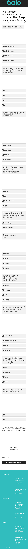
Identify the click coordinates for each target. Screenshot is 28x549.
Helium (6, 295)
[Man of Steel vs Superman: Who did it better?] (8, 517)
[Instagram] (6, 547)
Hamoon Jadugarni (10, 340)
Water (6, 191)
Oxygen (6, 285)
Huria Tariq (17, 492)
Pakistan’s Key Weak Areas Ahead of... (20, 539)
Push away (7, 222)
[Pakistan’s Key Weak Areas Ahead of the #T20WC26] (8, 541)
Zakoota (6, 345)
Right (5, 367)
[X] (10, 547)
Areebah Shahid (18, 507)
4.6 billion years (9, 60)
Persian (6, 268)
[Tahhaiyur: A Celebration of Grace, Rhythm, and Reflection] (8, 506)
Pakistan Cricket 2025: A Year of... (20, 527)
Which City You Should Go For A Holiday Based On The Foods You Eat (8, 428)
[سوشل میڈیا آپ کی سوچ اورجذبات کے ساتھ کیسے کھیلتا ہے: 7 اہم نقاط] (8, 482)
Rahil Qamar (17, 516)
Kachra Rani (8, 336)
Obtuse (6, 382)
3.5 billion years (9, 56)
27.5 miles (7, 159)
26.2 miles (7, 150)
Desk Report (4, 22)
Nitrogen (7, 290)
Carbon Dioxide (9, 201)
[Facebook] (3, 547)
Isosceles (7, 372)
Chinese (6, 263)
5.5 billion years (9, 51)
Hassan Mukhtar (18, 482)
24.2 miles (7, 155)
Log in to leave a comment (14, 462)
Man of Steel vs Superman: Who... (20, 514)
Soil (5, 196)
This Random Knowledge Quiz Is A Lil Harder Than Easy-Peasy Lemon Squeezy (14, 16)
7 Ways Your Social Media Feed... (20, 490)
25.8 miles (7, 145)
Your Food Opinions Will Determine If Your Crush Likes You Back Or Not (20, 429)
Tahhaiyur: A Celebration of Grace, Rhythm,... (20, 504)
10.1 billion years (9, 46)
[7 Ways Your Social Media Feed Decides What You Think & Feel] (8, 493)
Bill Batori (7, 350)
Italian (6, 258)
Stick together (8, 227)
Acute (6, 377)
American (7, 253)
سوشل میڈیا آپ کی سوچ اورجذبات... (20, 479)
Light (5, 205)
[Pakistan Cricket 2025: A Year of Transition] (8, 530)
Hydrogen (7, 299)
